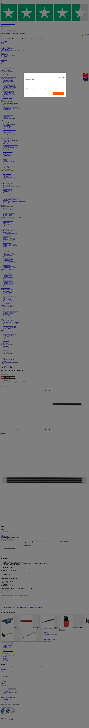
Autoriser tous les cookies (58, 93)
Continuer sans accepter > (61, 77)
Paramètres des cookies (30, 93)
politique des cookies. (31, 89)
